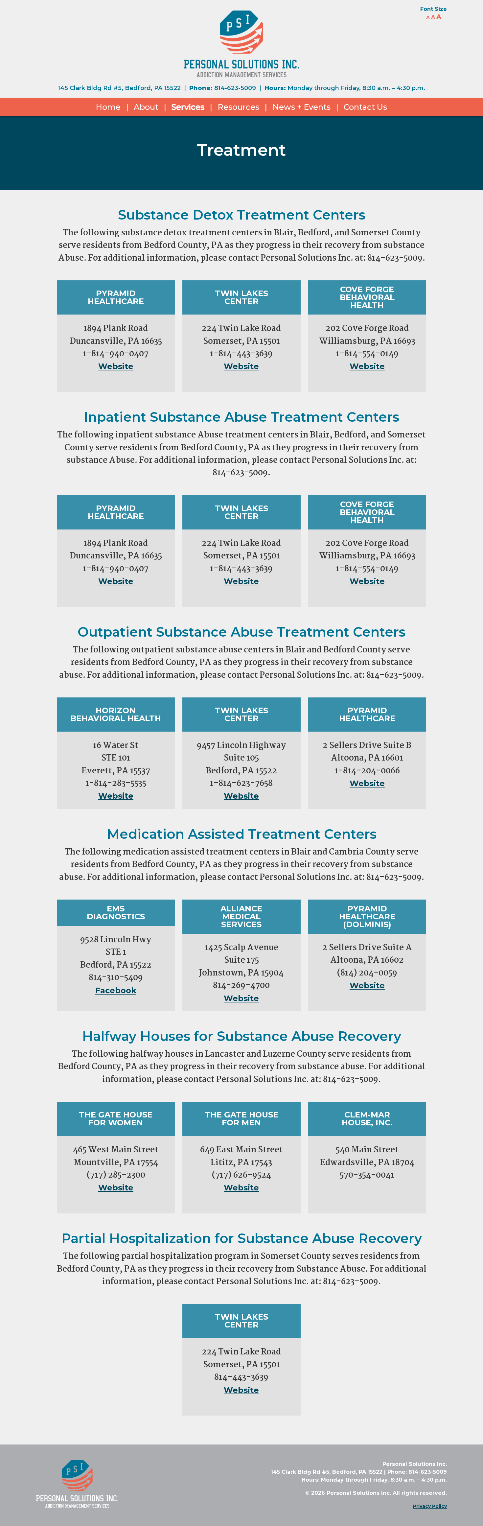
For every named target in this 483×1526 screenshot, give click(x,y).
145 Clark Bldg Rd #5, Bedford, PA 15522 (119, 88)
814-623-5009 (235, 88)
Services (188, 107)
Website (115, 366)
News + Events (301, 107)
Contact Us (365, 107)
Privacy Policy (430, 1506)
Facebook (115, 990)
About (146, 107)
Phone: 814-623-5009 (417, 1472)
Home (108, 107)
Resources (238, 107)
